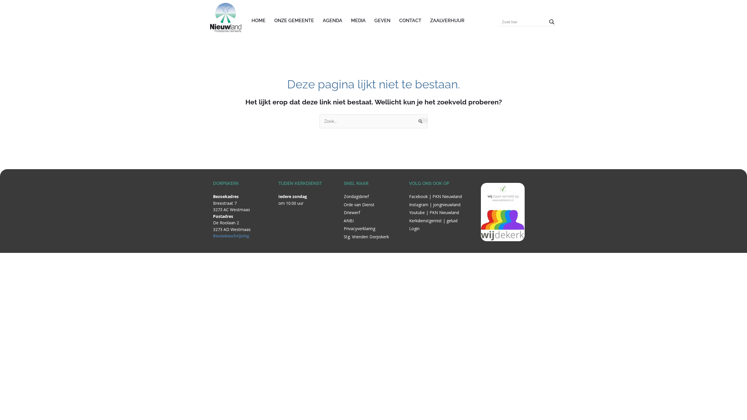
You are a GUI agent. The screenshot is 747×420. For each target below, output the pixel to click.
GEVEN (382, 20)
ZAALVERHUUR (447, 20)
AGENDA (332, 20)
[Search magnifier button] (552, 22)
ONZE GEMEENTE (294, 20)
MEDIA (358, 20)
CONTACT (410, 20)
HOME (259, 20)
